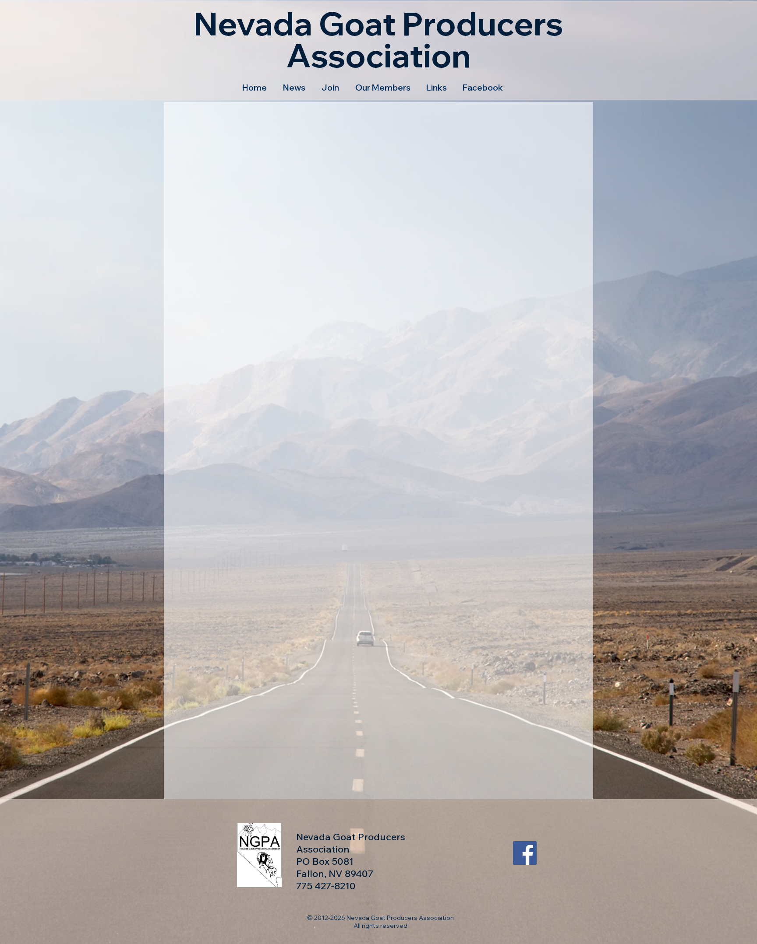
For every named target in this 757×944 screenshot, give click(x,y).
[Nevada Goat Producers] (525, 853)
